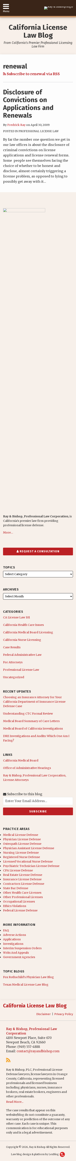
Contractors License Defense (23, 884)
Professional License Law (38, 131)
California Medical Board (20, 760)
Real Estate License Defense (22, 875)
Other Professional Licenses (23, 897)
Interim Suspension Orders (22, 948)
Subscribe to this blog (24, 794)
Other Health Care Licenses (22, 892)
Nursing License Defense (21, 852)
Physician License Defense (22, 839)
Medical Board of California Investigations (33, 728)
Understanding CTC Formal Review (28, 713)
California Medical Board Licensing (28, 632)
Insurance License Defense (22, 879)
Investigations (13, 944)
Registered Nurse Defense (21, 857)
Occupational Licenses (19, 901)
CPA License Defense (18, 870)
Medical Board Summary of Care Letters (31, 721)
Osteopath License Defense (22, 844)
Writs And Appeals (16, 952)
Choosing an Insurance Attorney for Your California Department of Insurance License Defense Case (34, 701)
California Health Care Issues (23, 625)
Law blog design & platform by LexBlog (35, 1154)
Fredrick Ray (16, 125)
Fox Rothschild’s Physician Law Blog (28, 977)
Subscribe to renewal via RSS (33, 74)
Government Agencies (19, 957)
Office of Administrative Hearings (27, 768)
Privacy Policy (63, 1014)
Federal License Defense (20, 910)
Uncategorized (13, 677)
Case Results (11, 647)
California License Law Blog (38, 31)
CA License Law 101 (16, 617)
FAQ (6, 930)
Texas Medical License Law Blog (25, 984)
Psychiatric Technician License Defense (31, 866)
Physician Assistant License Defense (28, 848)
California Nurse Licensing (22, 640)
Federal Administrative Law (22, 655)
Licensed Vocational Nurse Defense (28, 861)
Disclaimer (43, 1014)
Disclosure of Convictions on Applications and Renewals (28, 103)
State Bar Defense (15, 888)
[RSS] (8, 1060)
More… (8, 532)
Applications (12, 939)
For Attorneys (12, 662)
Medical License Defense (20, 835)
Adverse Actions (14, 935)
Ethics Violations (14, 906)
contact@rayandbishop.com (38, 1051)
